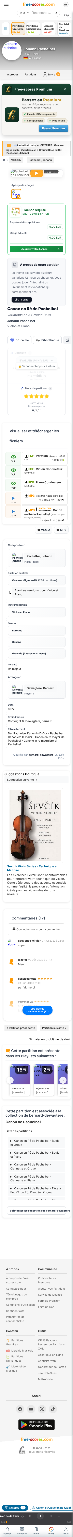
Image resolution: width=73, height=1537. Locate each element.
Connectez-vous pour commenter (38, 929)
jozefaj (22, 959)
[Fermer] (65, 89)
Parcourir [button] (22, 1533)
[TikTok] (53, 1409)
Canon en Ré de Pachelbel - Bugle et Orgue (34, 1142)
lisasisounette (27, 978)
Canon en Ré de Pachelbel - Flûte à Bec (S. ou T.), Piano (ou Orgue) (35, 1190)
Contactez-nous (16, 1288)
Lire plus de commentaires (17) (37, 1010)
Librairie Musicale (22, 1350)
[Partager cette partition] (67, 340)
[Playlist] (59, 1516)
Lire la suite (21, 299)
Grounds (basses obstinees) (29, 653)
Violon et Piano (21, 612)
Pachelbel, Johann (40, 160)
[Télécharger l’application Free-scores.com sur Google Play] (36, 1424)
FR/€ (67, 15)
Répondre (26, 950)
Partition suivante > (54, 1027)
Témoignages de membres (16, 1296)
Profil (66, 1533)
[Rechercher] (56, 13)
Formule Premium (49, 1300)
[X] (42, 1409)
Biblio (36, 1533)
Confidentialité (15, 1311)
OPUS (51, 1533)
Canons (16, 641)
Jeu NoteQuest (48, 1373)
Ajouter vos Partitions (51, 1288)
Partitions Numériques (14, 1358)
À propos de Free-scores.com (18, 1280)
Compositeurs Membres (47, 1280)
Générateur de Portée (52, 1366)
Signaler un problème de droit (50, 1039)
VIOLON (16, 160)
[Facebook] (20, 1409)
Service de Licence (50, 1294)
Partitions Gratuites (14, 1342)
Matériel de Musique (16, 1368)
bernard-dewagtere (41, 754)
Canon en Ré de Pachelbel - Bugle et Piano (34, 1154)
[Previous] (30, 1516)
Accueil (7, 1533)
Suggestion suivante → (22, 779)
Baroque (17, 630)
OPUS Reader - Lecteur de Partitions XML (51, 1344)
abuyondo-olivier (29, 940)
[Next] (50, 1516)
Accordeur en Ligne (50, 1354)
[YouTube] (31, 1409)
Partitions (30, 74)
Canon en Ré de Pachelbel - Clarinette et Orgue (30, 1166)
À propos (12, 74)
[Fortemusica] (22, 1450)
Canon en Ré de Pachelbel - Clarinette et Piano (30, 1178)
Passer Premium (53, 128)
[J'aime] (22, 1516)
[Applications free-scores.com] (6, 28)
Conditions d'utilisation (20, 1304)
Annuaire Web (47, 1360)
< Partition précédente (20, 1027)
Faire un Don (46, 1306)
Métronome (45, 1379)
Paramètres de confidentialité (15, 1319)
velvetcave (25, 1001)
